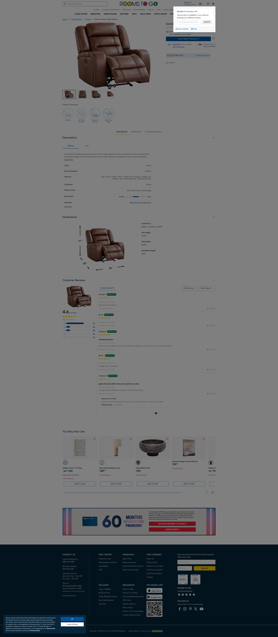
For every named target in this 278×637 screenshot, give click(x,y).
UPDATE (207, 22)
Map (195, 29)
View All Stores (183, 29)
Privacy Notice (35, 630)
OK (72, 619)
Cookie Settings (72, 624)
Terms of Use (51, 628)
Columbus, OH (191, 11)
